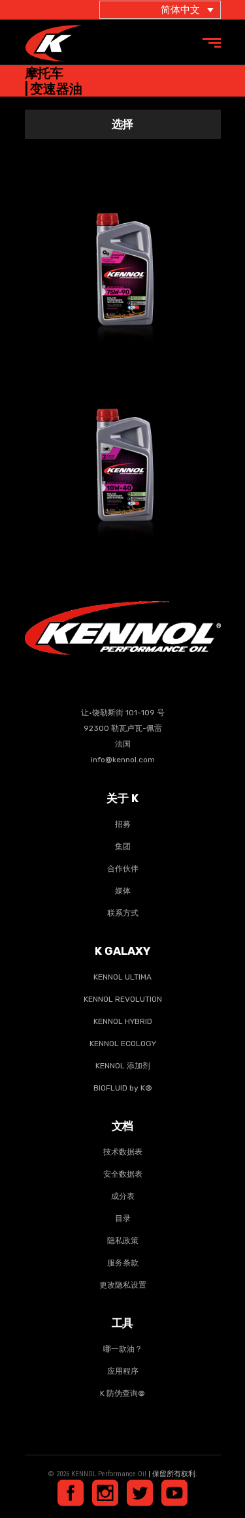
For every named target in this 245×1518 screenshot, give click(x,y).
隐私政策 (123, 1240)
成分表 (123, 1196)
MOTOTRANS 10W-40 (122, 436)
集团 (123, 846)
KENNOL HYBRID (122, 1021)
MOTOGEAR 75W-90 (122, 240)
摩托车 (145, 258)
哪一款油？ (122, 1349)
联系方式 (123, 913)
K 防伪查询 (122, 1393)
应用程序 (123, 1371)
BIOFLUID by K (122, 1087)
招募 (123, 824)
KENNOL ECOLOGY (123, 1043)
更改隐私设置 (122, 1285)
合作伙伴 (123, 868)
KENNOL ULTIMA (122, 977)
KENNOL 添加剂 (122, 1065)
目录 (123, 1218)
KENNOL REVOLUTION (123, 999)
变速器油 (104, 258)
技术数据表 (122, 1151)
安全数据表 (122, 1174)
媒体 (123, 890)
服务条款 (123, 1262)
